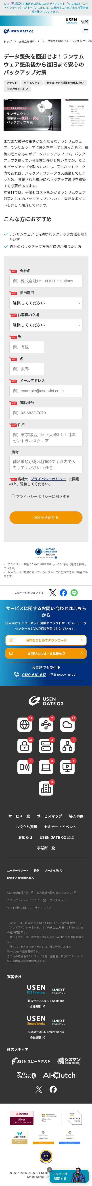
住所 (17, 425)
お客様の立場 (24, 315)
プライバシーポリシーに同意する (43, 496)
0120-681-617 (34, 675)
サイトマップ (43, 907)
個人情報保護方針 (18, 892)
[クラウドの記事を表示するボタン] (67, 725)
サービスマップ (49, 816)
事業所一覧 (46, 848)
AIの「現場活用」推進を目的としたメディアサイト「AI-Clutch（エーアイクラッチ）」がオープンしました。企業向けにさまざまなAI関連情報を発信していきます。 (46, 7)
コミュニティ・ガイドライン (24, 900)
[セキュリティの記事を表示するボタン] (24, 746)
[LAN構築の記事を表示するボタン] (67, 746)
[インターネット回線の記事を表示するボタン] (24, 725)
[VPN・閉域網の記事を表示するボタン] (46, 725)
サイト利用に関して (19, 907)
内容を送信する (46, 517)
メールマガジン (54, 870)
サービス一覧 (19, 816)
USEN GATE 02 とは (57, 837)
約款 (36, 870)
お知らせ (25, 837)
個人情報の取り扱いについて (54, 892)
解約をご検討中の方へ (20, 878)
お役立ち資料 (26, 827)
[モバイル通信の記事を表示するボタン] (24, 767)
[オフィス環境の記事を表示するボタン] (46, 788)
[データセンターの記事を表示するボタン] (46, 746)
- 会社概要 (34, 1006)
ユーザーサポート (18, 870)
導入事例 (76, 816)
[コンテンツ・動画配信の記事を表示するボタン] (67, 767)
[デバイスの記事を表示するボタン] (46, 767)
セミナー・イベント (60, 827)
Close (49, 1169)
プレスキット (58, 900)
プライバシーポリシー (48, 479)
